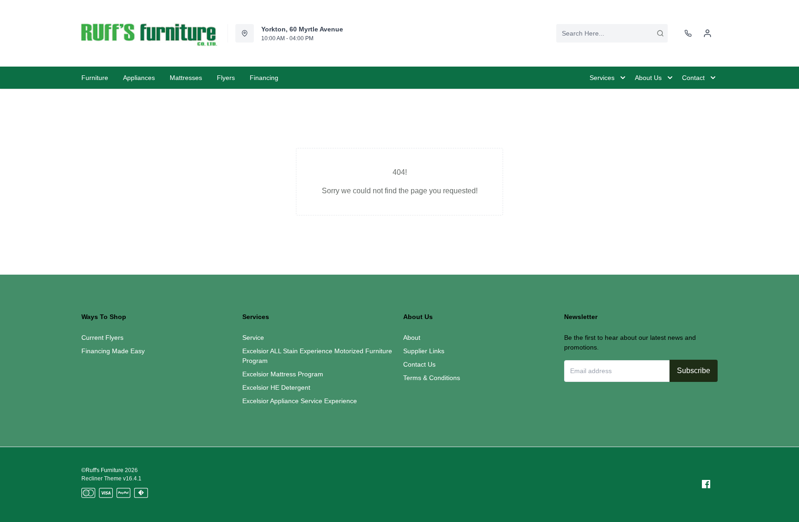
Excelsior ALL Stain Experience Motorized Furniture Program (317, 355)
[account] (707, 33)
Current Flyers (102, 337)
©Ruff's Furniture (102, 470)
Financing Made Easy (113, 351)
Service (253, 337)
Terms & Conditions (431, 377)
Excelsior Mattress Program (282, 374)
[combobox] (612, 33)
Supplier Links (423, 351)
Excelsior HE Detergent (276, 387)
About (411, 337)
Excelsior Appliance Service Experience (299, 401)
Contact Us (419, 364)
